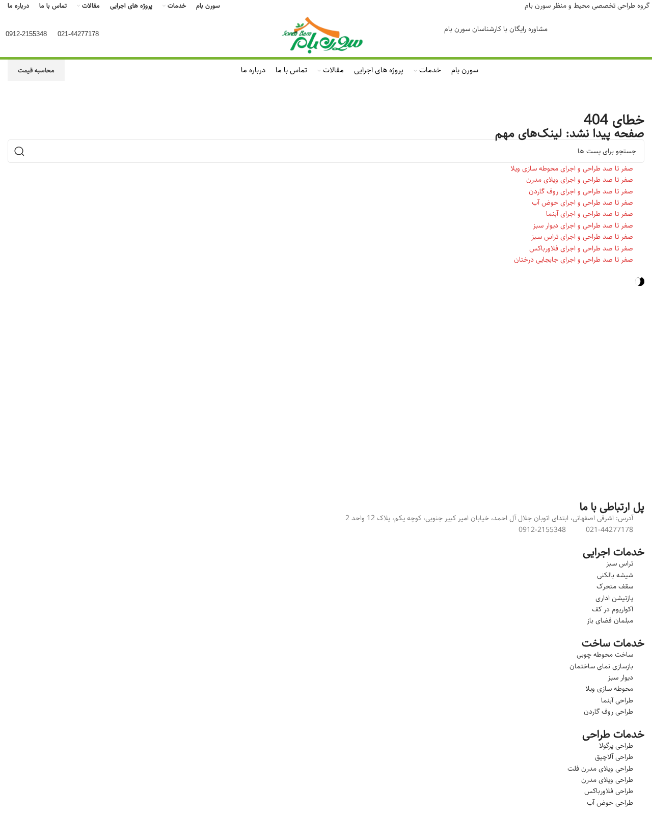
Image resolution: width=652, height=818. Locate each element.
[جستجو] (19, 151)
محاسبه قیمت (36, 70)
